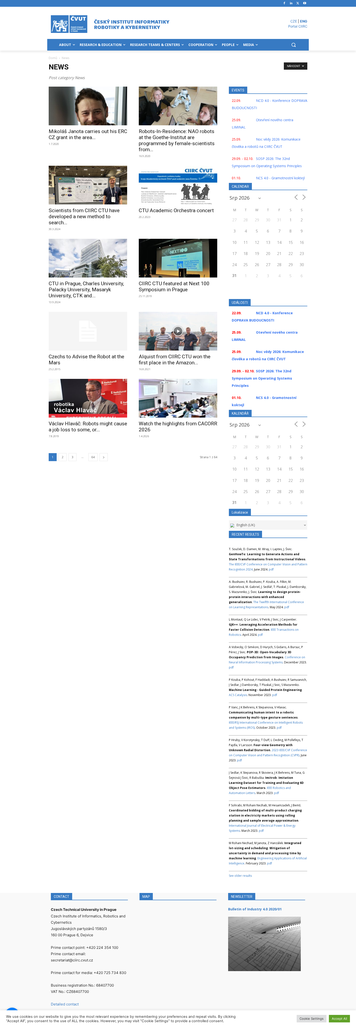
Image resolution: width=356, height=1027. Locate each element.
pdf (271, 569)
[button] (293, 45)
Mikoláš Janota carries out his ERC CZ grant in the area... (88, 134)
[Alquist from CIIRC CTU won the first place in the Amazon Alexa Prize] (178, 331)
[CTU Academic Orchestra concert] (178, 185)
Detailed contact (65, 1004)
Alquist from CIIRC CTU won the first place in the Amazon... (174, 360)
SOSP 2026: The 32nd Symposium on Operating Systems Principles (262, 378)
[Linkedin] (291, 3)
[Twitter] (298, 3)
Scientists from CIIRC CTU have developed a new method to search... (84, 216)
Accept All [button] (339, 1018)
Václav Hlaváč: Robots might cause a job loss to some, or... (88, 427)
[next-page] (104, 457)
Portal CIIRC (297, 26)
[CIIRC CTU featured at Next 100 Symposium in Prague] (178, 258)
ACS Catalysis (238, 695)
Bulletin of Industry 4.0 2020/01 (255, 909)
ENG (303, 21)
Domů (53, 58)
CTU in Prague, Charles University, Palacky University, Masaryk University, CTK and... (86, 290)
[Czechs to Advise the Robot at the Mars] (88, 331)
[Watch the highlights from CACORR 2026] (178, 398)
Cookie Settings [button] (312, 1018)
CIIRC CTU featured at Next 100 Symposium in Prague (174, 286)
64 (93, 457)
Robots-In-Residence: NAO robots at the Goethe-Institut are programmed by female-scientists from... (177, 140)
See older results (240, 876)
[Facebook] (284, 3)
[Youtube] (304, 3)
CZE (293, 21)
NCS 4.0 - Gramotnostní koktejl (280, 178)
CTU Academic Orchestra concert (176, 210)
